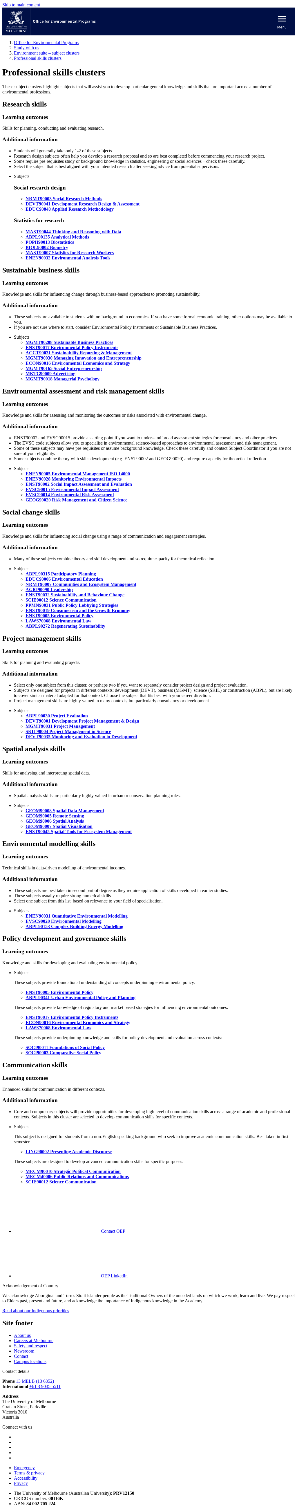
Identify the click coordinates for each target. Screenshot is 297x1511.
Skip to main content (21, 4)
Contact (21, 1356)
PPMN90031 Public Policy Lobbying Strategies (72, 605)
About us (22, 1335)
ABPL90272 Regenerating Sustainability (65, 626)
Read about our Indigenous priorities (35, 1310)
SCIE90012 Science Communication (61, 599)
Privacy (21, 1483)
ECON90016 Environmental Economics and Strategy (78, 363)
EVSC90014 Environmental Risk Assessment (70, 494)
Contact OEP (113, 1231)
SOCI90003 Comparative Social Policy (63, 1052)
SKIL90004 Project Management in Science (68, 731)
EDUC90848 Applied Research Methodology (70, 209)
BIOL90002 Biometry (47, 247)
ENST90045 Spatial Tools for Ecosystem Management (79, 831)
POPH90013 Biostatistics (50, 242)
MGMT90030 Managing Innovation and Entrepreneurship (84, 357)
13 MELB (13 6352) (35, 1381)
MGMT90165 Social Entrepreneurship (64, 368)
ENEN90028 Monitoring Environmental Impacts (74, 478)
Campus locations (30, 1361)
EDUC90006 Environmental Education (64, 579)
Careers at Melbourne (33, 1340)
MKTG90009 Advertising (50, 373)
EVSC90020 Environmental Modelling (64, 921)
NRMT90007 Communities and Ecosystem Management (81, 584)
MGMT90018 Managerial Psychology (62, 378)
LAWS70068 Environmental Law (58, 620)
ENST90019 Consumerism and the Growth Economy (78, 610)
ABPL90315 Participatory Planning (61, 573)
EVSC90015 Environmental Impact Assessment (72, 489)
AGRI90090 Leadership (49, 589)
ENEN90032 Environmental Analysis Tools (68, 257)
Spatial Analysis (55, 821)
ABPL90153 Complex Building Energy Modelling (74, 926)
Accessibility (25, 1478)
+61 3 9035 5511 (45, 1386)
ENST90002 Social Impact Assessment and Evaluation (79, 484)
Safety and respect (30, 1345)
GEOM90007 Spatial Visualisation (59, 826)
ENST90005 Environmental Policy (59, 615)
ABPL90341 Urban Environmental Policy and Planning (80, 997)
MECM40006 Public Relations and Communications (77, 1176)
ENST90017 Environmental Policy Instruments (72, 347)
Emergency (24, 1467)
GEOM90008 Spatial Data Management (65, 810)
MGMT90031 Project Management (60, 726)
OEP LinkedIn (114, 1275)
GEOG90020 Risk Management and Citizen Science (76, 499)
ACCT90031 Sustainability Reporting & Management (79, 352)
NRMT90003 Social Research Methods (64, 198)
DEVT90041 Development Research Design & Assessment (83, 203)
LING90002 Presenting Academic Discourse (69, 1151)
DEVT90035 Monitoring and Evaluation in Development (81, 736)
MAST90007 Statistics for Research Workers (70, 252)
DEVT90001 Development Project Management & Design (82, 721)
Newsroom (24, 1350)
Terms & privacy (29, 1472)
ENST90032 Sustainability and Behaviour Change (75, 594)
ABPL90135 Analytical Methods (57, 236)
